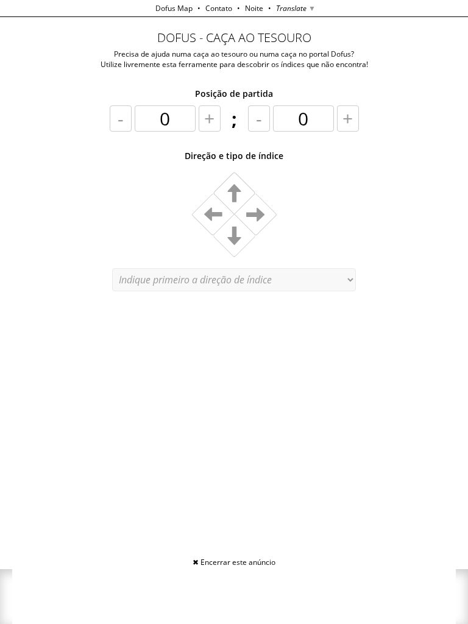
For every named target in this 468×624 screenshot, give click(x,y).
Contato (218, 8)
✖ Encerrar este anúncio (234, 562)
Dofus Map (174, 8)
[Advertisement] (234, 596)
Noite (254, 8)
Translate (296, 8)
